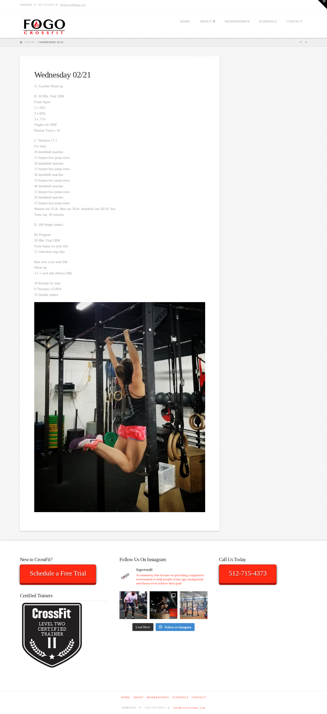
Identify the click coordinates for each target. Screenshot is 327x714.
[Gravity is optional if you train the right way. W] (163, 605)
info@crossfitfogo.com (73, 4)
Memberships (158, 697)
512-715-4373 (248, 573)
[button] (322, 4)
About (138, 697)
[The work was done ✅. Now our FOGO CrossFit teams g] (194, 605)
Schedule (180, 697)
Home (125, 697)
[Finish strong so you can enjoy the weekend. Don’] (133, 605)
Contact (199, 697)
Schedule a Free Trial (58, 573)
